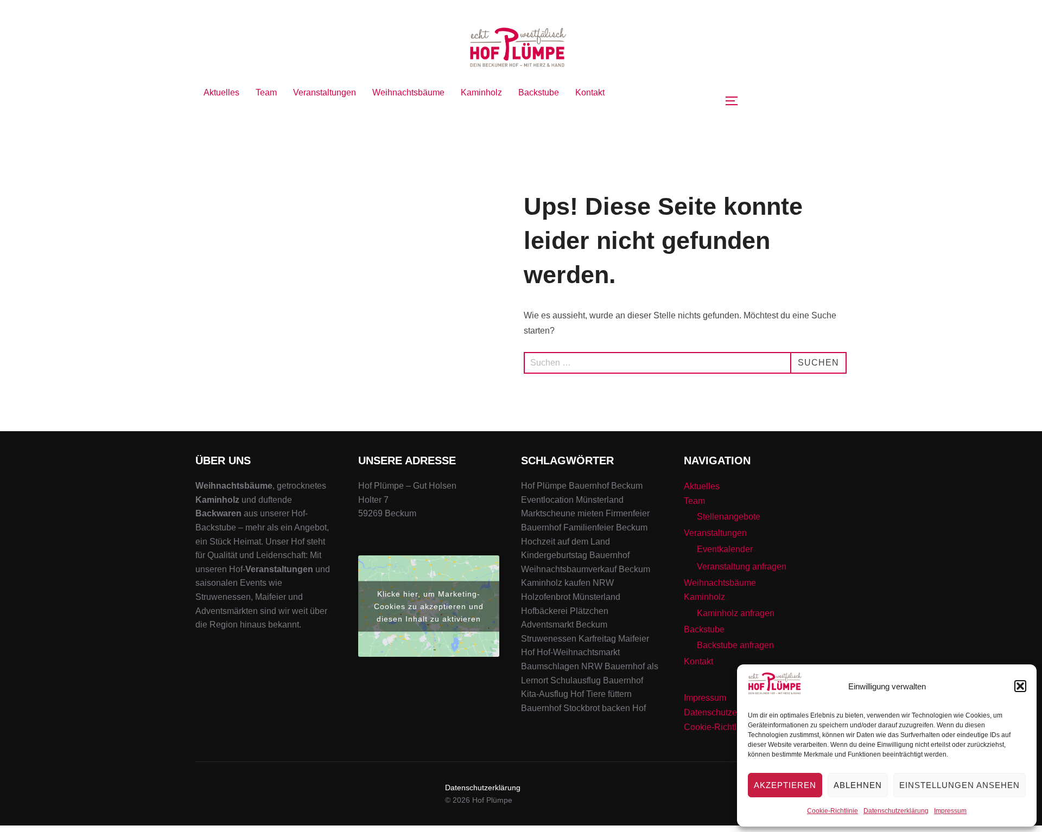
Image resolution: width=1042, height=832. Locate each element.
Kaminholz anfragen (735, 613)
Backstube (538, 92)
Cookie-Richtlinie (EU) (727, 727)
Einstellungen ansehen (959, 785)
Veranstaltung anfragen (741, 566)
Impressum (950, 811)
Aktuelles (221, 92)
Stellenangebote (728, 516)
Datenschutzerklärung (896, 811)
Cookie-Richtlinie (832, 811)
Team (266, 92)
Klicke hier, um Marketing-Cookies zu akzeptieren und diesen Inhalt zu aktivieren (429, 606)
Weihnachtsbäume (408, 92)
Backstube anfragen (735, 645)
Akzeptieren (785, 785)
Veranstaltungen (324, 92)
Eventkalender (725, 549)
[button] (1020, 686)
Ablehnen (858, 785)
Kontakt (590, 92)
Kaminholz (481, 92)
